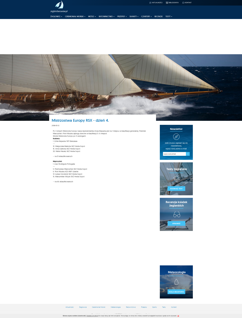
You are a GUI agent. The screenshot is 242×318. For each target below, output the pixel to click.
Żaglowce (83, 307)
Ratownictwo (131, 307)
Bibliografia (174, 3)
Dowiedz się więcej (92, 315)
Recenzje (159, 16)
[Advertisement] (121, 36)
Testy (164, 307)
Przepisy (144, 307)
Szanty (154, 307)
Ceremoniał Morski (98, 307)
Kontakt (188, 3)
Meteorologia (116, 307)
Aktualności (157, 3)
